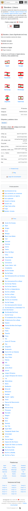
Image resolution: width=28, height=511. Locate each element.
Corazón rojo (7, 203)
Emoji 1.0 (4, 485)
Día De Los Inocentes (9, 300)
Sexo (5, 421)
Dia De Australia (8, 450)
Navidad (6, 394)
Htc (23, 472)
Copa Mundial (7, 257)
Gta (4, 339)
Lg (4, 474)
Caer (5, 239)
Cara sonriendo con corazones (12, 193)
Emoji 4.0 (4, 487)
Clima (5, 255)
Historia (5, 360)
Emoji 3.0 (23, 485)
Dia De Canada (8, 270)
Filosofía (6, 333)
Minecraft (6, 389)
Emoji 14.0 (14, 491)
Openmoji (21, 101)
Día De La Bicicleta (9, 297)
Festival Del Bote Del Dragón (12, 325)
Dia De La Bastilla (8, 452)
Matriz (5, 384)
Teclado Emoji (14, 168)
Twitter (21, 78)
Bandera (4, 123)
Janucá (5, 370)
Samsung (7, 90)
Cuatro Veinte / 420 (9, 265)
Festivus (6, 328)
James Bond (7, 368)
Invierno (6, 365)
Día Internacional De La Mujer (12, 281)
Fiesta (5, 331)
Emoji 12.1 (14, 489)
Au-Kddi (5, 476)
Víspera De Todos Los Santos (12, 444)
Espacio (5, 323)
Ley (4, 378)
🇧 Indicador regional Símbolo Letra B (12, 13)
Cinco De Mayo (8, 252)
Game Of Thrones (8, 341)
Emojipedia (4, 478)
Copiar (17, 26)
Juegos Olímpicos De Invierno (12, 376)
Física (5, 336)
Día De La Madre (8, 292)
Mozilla (14, 474)
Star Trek (6, 426)
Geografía (6, 347)
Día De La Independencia (11, 289)
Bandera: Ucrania (8, 211)
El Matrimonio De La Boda (11, 320)
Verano (5, 437)
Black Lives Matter (9, 236)
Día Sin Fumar (7, 315)
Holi (4, 362)
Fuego (5, 209)
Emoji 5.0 (14, 487)
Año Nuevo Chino (8, 447)
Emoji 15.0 (23, 491)
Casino (5, 249)
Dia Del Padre (7, 273)
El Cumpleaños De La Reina (11, 317)
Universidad (7, 434)
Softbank (23, 474)
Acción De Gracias (9, 223)
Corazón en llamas (8, 201)
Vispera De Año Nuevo (10, 442)
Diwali (5, 278)
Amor (5, 231)
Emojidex (14, 472)
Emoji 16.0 (14, 494)
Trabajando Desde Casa (10, 431)
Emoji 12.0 (4, 489)
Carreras (6, 244)
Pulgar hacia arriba (8, 206)
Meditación (6, 386)
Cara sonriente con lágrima (11, 196)
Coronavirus (7, 263)
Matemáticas (7, 381)
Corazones (6, 260)
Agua (5, 225)
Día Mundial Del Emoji (10, 312)
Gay (4, 344)
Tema (14, 218)
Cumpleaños (7, 268)
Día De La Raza (8, 294)
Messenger (14, 469)
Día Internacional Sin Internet (12, 305)
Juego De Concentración (14, 176)
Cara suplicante (7, 198)
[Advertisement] (14, 30)
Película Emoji (7, 407)
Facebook (7, 78)
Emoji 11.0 (23, 487)
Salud (5, 418)
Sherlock (6, 423)
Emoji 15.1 (4, 494)
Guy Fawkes (7, 354)
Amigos (5, 228)
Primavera (6, 410)
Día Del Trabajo (8, 302)
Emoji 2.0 (14, 485)
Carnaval (6, 241)
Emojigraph (23, 476)
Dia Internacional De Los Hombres (13, 276)
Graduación (7, 349)
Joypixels (7, 101)
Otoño (5, 399)
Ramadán (6, 413)
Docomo (14, 476)
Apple (7, 66)
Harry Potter (7, 357)
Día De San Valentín (9, 286)
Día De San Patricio (9, 284)
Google (20, 66)
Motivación (6, 392)
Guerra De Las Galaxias (10, 352)
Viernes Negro (7, 439)
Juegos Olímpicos (8, 373)
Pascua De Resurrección (10, 402)
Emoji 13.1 (4, 491)
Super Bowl (6, 429)
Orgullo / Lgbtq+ (8, 397)
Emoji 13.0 (23, 489)
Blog (14, 172)
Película (5, 405)
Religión (5, 415)
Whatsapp (21, 90)
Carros (5, 247)
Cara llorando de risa (9, 191)
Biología (6, 233)
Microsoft (23, 467)
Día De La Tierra (8, 455)
